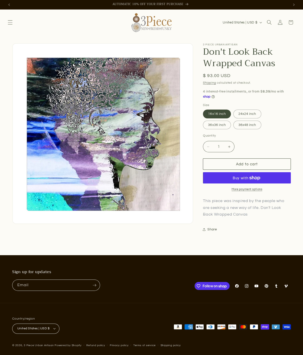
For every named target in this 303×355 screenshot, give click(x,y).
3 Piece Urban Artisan (39, 345)
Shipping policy (171, 345)
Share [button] (212, 229)
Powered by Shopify (68, 345)
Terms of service (144, 345)
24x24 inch (247, 114)
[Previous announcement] (9, 4)
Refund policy (95, 345)
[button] (10, 22)
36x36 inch (217, 125)
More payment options (247, 189)
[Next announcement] (294, 4)
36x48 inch (247, 125)
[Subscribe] (94, 285)
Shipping (209, 82)
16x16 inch (217, 114)
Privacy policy (119, 345)
